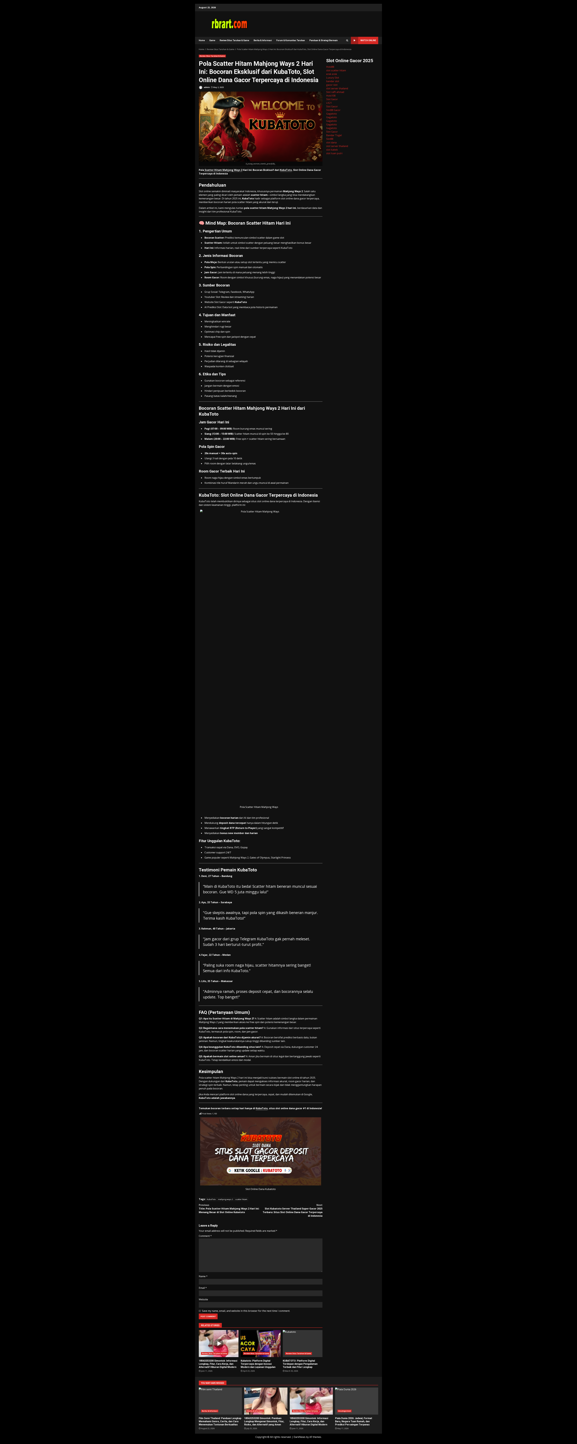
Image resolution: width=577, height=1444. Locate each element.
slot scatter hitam (336, 70)
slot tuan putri (334, 153)
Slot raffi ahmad (335, 92)
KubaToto (286, 170)
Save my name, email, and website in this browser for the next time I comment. (246, 1310)
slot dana (331, 142)
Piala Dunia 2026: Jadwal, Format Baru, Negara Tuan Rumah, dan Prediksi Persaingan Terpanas (356, 1401)
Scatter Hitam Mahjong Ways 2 (223, 170)
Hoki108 (331, 95)
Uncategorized (344, 1411)
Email (203, 1288)
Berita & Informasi (263, 40)
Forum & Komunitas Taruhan (290, 40)
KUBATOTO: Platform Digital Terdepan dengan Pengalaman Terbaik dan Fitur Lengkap (302, 1343)
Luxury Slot (332, 77)
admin (206, 87)
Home (202, 40)
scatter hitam (241, 1199)
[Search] (347, 40)
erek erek (331, 74)
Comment (205, 1236)
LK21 (329, 102)
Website (203, 1299)
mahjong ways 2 (225, 1199)
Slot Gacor (332, 99)
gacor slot (331, 84)
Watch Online (368, 40)
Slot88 (329, 139)
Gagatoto (331, 113)
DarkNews (299, 1437)
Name (203, 1276)
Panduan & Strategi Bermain (323, 40)
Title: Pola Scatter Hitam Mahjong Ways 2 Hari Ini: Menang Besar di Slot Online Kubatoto (229, 1208)
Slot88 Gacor (333, 110)
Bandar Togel (334, 135)
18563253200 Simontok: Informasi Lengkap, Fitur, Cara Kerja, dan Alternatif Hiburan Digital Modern (218, 1343)
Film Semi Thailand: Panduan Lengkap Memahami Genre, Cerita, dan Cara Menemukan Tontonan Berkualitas (220, 1401)
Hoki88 (330, 66)
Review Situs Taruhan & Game (234, 40)
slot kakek (332, 149)
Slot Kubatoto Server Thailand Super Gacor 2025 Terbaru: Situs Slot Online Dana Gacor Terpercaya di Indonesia (292, 1210)
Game (212, 40)
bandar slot (332, 81)
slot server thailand (337, 88)
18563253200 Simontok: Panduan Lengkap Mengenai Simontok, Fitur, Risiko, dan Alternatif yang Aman (265, 1401)
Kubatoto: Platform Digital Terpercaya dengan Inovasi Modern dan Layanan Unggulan (260, 1343)
